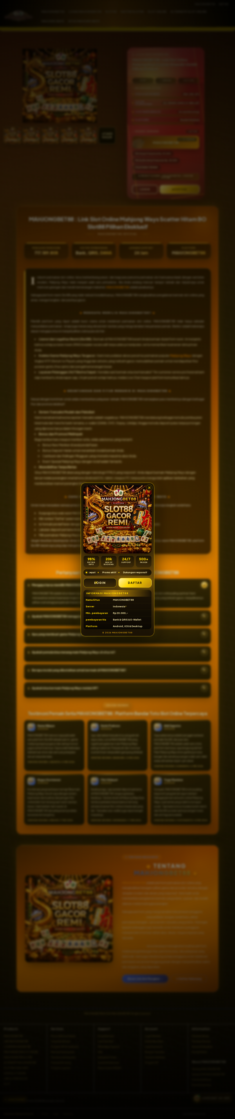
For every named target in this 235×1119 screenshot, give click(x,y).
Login (100, 583)
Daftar (135, 583)
